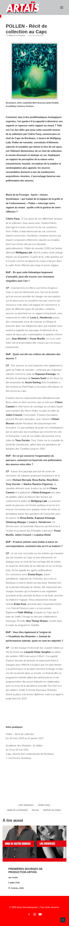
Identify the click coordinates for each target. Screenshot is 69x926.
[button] (61, 7)
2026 (21, 888)
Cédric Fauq (44, 805)
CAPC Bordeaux (26, 805)
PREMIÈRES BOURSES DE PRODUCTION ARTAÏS (25, 870)
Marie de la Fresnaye (17, 810)
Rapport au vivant (52, 810)
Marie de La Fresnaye (17, 35)
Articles (14, 888)
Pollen (35, 810)
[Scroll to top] (62, 919)
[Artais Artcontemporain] (22, 7)
